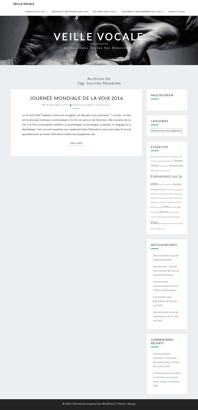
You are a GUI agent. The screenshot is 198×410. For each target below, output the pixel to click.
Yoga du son (161, 229)
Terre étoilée (175, 217)
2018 (151, 157)
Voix (154, 222)
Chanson (178, 160)
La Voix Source (177, 198)
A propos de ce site (35, 11)
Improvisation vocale (166, 194)
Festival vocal (156, 189)
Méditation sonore (156, 207)
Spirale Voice (166, 217)
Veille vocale (23, 4)
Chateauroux (176, 165)
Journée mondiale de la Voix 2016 (76, 98)
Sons (159, 217)
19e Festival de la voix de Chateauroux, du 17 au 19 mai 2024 (166, 316)
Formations (154, 194)
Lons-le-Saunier (161, 202)
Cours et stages (176, 11)
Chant (154, 165)
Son (156, 217)
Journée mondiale (166, 198)
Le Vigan (153, 202)
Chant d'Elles (163, 166)
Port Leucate (154, 212)
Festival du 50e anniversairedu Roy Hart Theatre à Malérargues (165, 286)
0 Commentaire (101, 104)
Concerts (154, 170)
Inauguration (177, 194)
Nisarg (131, 403)
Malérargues (172, 202)
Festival (176, 184)
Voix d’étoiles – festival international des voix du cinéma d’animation (166, 270)
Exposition (162, 185)
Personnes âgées (175, 207)
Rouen (163, 212)
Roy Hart (172, 212)
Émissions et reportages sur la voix (70, 11)
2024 (159, 157)
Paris (166, 206)
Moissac (179, 202)
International (154, 198)
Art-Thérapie (173, 157)
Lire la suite (77, 143)
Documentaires (164, 171)
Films (165, 190)
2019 (155, 157)
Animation (164, 157)
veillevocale (80, 104)
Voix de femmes (164, 224)
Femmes (169, 185)
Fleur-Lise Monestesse (175, 190)
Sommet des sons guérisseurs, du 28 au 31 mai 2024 (165, 301)
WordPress (108, 403)
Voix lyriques (174, 224)
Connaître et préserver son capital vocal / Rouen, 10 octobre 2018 (166, 362)
